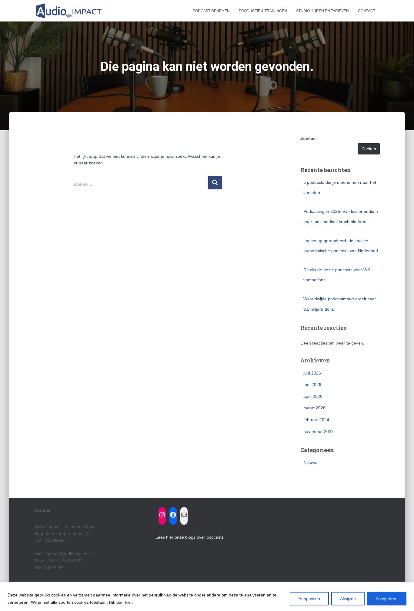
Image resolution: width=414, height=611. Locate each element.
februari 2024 (316, 419)
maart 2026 (314, 407)
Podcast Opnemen (211, 11)
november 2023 (318, 431)
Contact (366, 11)
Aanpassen (309, 598)
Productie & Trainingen (263, 11)
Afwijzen (348, 598)
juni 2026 (312, 373)
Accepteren (387, 598)
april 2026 (312, 396)
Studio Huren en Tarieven (322, 11)
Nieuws (310, 462)
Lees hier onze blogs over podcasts (189, 537)
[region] (207, 596)
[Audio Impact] (68, 10)
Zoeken (308, 138)
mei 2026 (312, 384)
